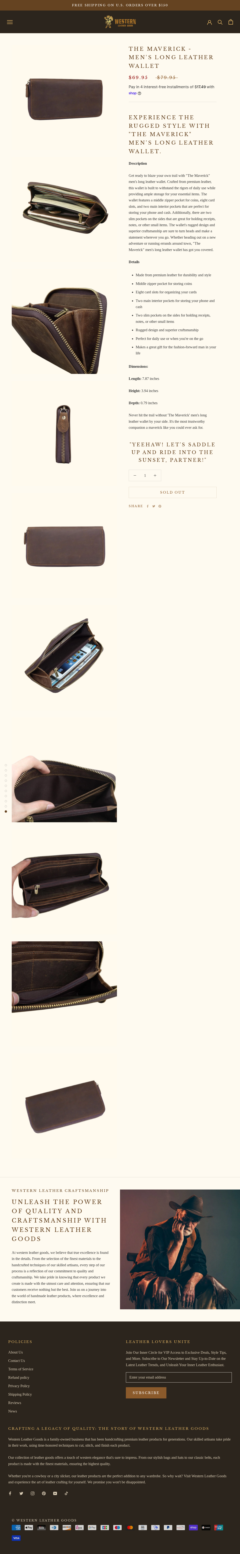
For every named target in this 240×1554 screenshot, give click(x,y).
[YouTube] (55, 1493)
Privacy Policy (19, 1386)
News (12, 1411)
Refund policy (18, 1377)
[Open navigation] (10, 22)
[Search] (220, 21)
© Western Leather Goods (44, 1520)
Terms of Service (20, 1369)
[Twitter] (153, 506)
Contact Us (16, 1361)
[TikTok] (66, 1493)
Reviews (14, 1403)
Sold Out (172, 492)
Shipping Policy (20, 1394)
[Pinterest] (159, 506)
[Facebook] (147, 506)
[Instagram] (32, 1493)
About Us (15, 1352)
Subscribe (146, 1393)
